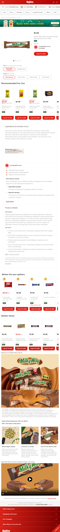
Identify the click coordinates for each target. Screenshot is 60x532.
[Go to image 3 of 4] (18, 61)
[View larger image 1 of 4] (17, 45)
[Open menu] (3, 2)
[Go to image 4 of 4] (20, 61)
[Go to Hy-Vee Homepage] (30, 2)
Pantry (11, 12)
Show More (8, 263)
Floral (55, 12)
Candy (18, 17)
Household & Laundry (38, 12)
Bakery (48, 12)
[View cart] (57, 2)
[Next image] (31, 45)
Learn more (10, 201)
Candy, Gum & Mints (11, 17)
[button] (42, 48)
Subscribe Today (51, 498)
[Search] (53, 2)
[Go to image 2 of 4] (16, 61)
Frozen (27, 12)
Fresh (4, 12)
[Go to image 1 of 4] (14, 61)
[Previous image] (2, 45)
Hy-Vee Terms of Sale (41, 504)
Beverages (19, 12)
